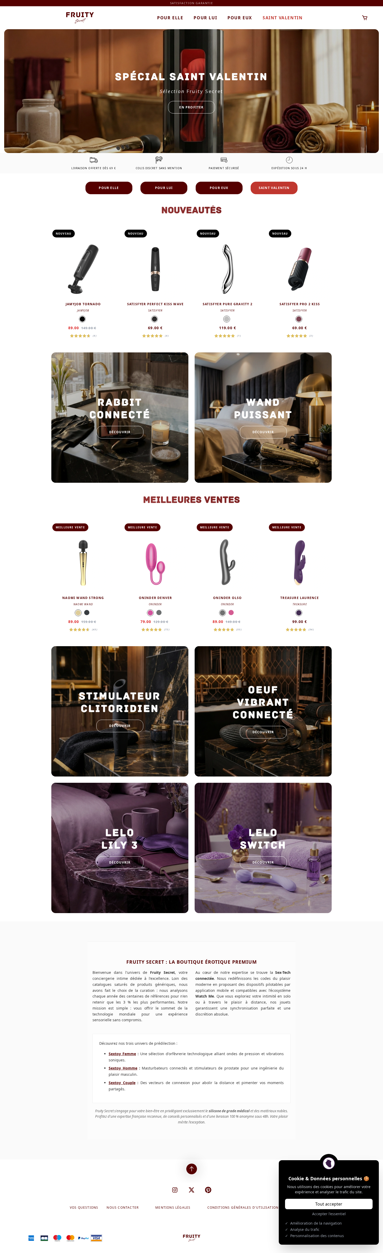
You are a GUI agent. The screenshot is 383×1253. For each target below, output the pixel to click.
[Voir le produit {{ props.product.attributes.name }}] (83, 283)
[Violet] (298, 612)
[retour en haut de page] (191, 1169)
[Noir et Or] (154, 319)
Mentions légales (172, 1208)
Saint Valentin (282, 18)
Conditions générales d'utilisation (243, 1208)
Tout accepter (328, 1204)
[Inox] (226, 319)
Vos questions (84, 1208)
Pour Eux (239, 18)
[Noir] (82, 319)
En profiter (191, 107)
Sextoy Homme (123, 1068)
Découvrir (120, 432)
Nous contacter (123, 1208)
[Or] (78, 612)
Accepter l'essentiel (329, 1213)
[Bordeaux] (298, 319)
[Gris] (159, 612)
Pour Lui (205, 18)
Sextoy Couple (122, 1082)
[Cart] (365, 18)
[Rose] (150, 612)
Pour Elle (170, 18)
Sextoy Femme (122, 1053)
